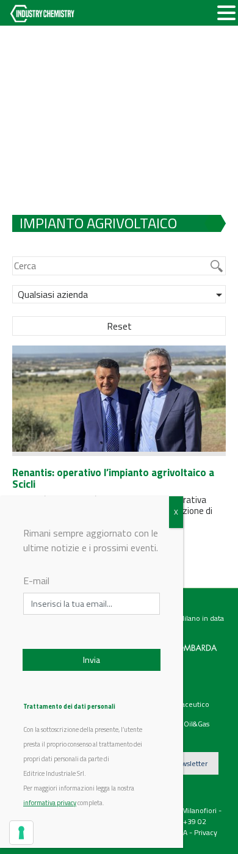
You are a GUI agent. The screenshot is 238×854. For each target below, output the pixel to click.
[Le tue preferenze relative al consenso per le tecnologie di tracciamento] (21, 832)
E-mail (36, 580)
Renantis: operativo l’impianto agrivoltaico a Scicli (113, 478)
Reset (119, 326)
